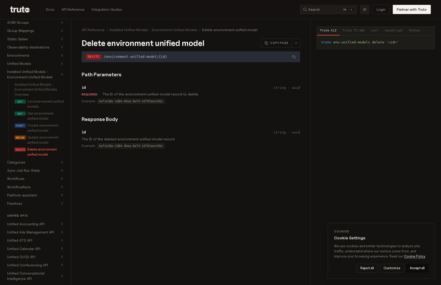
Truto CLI (328, 30)
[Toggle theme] (364, 9)
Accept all (417, 268)
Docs (50, 9)
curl (374, 30)
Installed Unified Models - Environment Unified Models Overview (36, 89)
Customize (392, 268)
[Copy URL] (293, 56)
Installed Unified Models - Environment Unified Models (153, 30)
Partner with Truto (412, 9)
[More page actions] (296, 43)
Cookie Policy (414, 256)
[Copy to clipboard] (429, 41)
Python (414, 30)
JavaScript (394, 30)
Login (381, 9)
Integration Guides (107, 9)
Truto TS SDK (354, 30)
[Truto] (23, 9)
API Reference (73, 9)
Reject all (367, 268)
